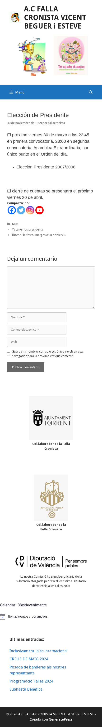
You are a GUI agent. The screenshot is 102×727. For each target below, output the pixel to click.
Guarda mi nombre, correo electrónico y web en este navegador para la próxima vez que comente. (47, 354)
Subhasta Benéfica (25, 689)
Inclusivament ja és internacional (38, 650)
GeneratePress (61, 719)
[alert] (51, 616)
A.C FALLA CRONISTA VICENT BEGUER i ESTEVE (55, 17)
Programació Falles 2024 (31, 681)
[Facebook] (12, 210)
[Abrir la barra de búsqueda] (90, 92)
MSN (15, 224)
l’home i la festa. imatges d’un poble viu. (39, 235)
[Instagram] (30, 210)
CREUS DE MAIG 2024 (28, 659)
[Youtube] (39, 210)
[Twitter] (21, 210)
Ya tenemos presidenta (27, 229)
